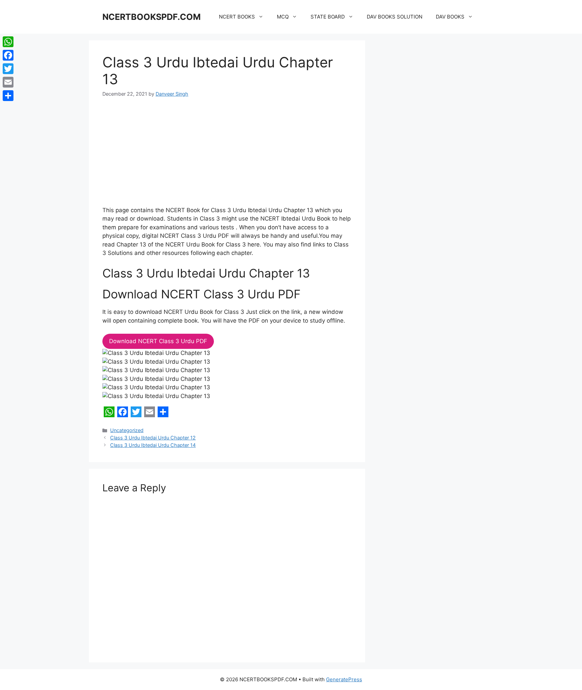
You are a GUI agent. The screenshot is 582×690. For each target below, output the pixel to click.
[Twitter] (8, 68)
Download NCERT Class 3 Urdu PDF (158, 341)
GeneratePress (344, 679)
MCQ (283, 16)
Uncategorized (126, 430)
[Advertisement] (227, 156)
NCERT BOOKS (237, 16)
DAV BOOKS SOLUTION (394, 16)
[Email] (8, 82)
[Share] (8, 95)
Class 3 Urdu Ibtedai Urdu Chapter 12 (153, 437)
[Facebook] (8, 55)
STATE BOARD (328, 16)
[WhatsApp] (8, 41)
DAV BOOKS (450, 16)
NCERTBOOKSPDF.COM (151, 17)
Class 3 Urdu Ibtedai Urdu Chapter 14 (153, 445)
